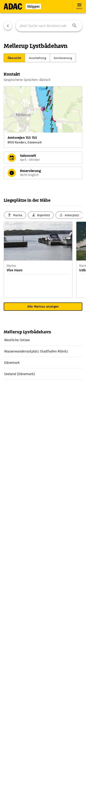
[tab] (14, 57)
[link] (43, 340)
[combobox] (49, 25)
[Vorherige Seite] (8, 26)
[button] (74, 26)
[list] (43, 357)
